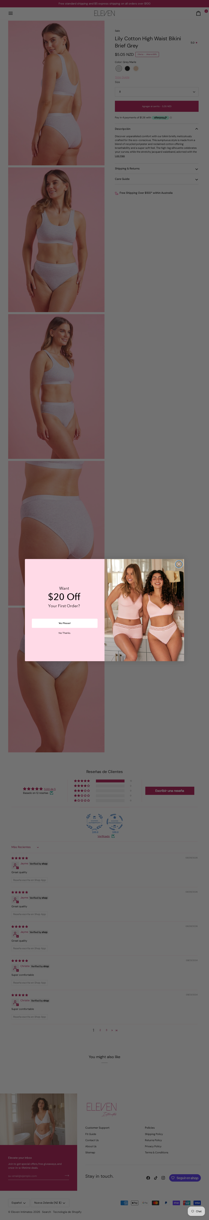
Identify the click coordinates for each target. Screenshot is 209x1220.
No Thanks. (65, 633)
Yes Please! (65, 623)
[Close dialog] (178, 564)
